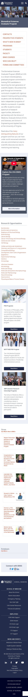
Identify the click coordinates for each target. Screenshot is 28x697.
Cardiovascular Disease (8, 241)
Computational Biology (8, 250)
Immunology (5, 261)
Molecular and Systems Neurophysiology (13, 271)
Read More (14, 329)
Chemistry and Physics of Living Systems (13, 248)
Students (7, 50)
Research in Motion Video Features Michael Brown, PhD (9, 495)
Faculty (6, 53)
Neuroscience (5, 277)
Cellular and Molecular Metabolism (11, 246)
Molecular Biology (6, 268)
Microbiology (5, 266)
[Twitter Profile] (16, 663)
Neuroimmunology (6, 275)
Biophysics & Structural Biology (10, 232)
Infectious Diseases (7, 264)
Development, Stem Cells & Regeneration (13, 252)
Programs (7, 46)
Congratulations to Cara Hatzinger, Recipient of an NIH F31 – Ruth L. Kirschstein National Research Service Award (9, 460)
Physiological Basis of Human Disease (12, 279)
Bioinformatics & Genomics (9, 230)
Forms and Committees (13, 65)
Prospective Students (13, 38)
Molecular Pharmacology (8, 273)
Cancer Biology (5, 236)
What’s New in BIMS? (12, 42)
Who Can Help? (9, 61)
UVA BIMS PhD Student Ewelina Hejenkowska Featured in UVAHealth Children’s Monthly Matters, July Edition (9, 480)
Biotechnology (5, 234)
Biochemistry (5, 228)
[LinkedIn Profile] (6, 662)
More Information (14, 208)
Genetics (4, 259)
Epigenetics (4, 254)
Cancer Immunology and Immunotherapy (13, 238)
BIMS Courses (9, 57)
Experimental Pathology (8, 257)
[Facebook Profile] (11, 663)
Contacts (7, 34)
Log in (14, 672)
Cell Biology (4, 243)
